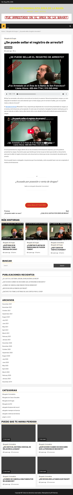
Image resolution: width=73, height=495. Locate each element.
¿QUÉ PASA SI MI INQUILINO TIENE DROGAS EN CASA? (10, 247)
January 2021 (6, 339)
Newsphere (45, 493)
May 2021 (5, 327)
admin (14, 252)
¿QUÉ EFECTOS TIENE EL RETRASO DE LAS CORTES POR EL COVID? (22, 291)
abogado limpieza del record (10, 407)
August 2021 (6, 317)
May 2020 (5, 365)
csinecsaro (16, 452)
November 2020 (7, 346)
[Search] (70, 26)
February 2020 (6, 375)
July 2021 (5, 320)
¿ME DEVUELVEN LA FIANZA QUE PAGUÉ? (14, 288)
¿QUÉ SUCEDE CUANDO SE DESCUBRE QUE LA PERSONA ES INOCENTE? (23, 282)
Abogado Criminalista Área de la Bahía (37, 8)
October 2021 (6, 310)
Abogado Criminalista (57, 242)
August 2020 (6, 356)
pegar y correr (6, 417)
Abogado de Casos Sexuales (10, 397)
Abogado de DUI (7, 404)
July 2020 (5, 359)
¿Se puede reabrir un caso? (12, 212)
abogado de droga (11, 106)
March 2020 (6, 372)
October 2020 (6, 349)
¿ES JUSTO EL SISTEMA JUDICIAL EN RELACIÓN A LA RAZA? (20, 278)
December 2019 (7, 382)
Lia (15, 51)
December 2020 (7, 343)
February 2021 (6, 336)
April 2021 (5, 330)
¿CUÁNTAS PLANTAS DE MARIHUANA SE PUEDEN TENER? (36, 247)
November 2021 (7, 307)
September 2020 (7, 352)
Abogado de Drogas (10, 38)
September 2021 (7, 314)
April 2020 (5, 369)
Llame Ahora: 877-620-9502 (36, 205)
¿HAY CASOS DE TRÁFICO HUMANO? (58, 249)
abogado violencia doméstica (11, 413)
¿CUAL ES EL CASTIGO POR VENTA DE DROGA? (54, 212)
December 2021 (7, 304)
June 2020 (5, 362)
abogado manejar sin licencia (11, 410)
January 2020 (6, 378)
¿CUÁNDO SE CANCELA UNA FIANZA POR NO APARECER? (19, 285)
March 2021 (6, 333)
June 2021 (5, 323)
